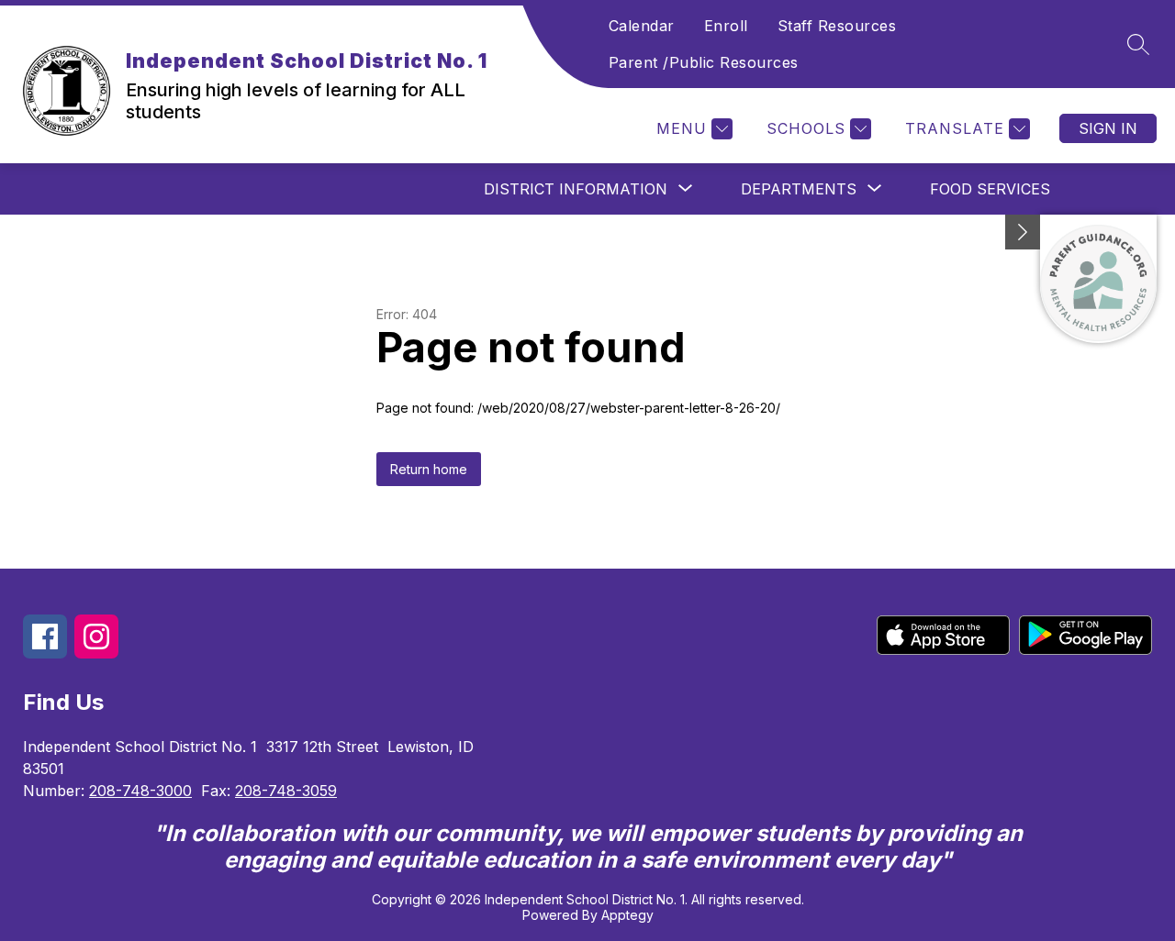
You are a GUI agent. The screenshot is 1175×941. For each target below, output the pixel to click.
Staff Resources (837, 26)
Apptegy (627, 915)
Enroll (726, 26)
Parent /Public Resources (704, 62)
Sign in (1108, 128)
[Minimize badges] (1022, 232)
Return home (428, 469)
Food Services (990, 189)
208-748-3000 (140, 790)
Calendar (642, 26)
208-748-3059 (286, 790)
